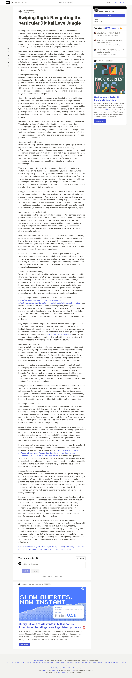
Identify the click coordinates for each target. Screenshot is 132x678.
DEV (73, 670)
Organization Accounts (73, 662)
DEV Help (50, 662)
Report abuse (58, 576)
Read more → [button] (100, 121)
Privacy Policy (67, 668)
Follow (109, 16)
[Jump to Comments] (8, 57)
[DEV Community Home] (7, 2)
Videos (29, 662)
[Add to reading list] (8, 64)
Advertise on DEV (60, 662)
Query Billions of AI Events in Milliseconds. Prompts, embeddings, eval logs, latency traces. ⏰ (52, 625)
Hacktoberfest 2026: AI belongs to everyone (106, 98)
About (94, 662)
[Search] (13, 2)
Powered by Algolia (64, 2)
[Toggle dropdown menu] (88, 584)
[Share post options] (8, 77)
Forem (45, 670)
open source (54, 670)
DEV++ (23, 662)
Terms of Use (77, 668)
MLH (66, 665)
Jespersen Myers (29, 10)
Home (6, 662)
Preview (35, 571)
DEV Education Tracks (39, 662)
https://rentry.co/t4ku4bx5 (59, 334)
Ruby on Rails (62, 672)
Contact (100, 662)
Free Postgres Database (111, 662)
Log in (108, 2)
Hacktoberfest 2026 (101, 110)
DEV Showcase (86, 662)
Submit (25, 571)
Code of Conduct (47, 576)
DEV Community (112, 28)
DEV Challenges (14, 662)
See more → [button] (24, 644)
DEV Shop (123, 662)
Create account (119, 2)
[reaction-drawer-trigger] (8, 50)
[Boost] (8, 70)
